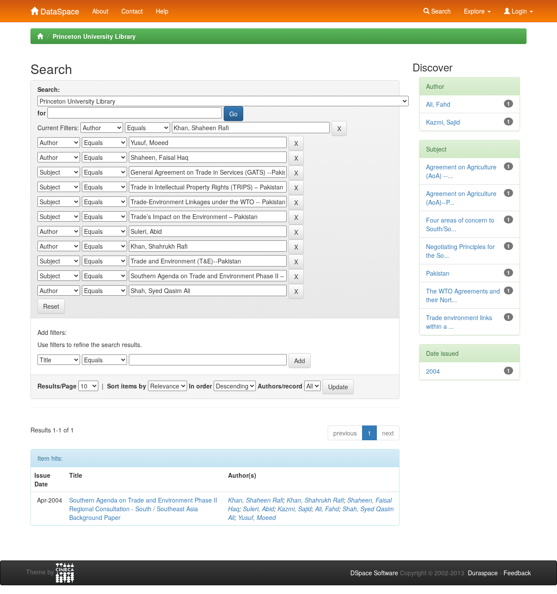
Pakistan (438, 273)
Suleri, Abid (258, 508)
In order (200, 385)
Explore (475, 11)
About (100, 11)
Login (519, 11)
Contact (132, 11)
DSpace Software (374, 572)
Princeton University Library (94, 36)
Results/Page (57, 385)
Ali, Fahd (327, 508)
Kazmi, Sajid (295, 508)
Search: (48, 89)
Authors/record (280, 385)
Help (162, 11)
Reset (51, 306)
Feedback (517, 572)
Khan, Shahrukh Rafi (315, 500)
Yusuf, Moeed (257, 517)
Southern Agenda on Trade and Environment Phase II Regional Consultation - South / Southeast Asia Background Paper (143, 509)
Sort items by (126, 385)
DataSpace (58, 9)
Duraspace (483, 572)
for (41, 112)
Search (440, 11)
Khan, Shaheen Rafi (255, 500)
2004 (433, 371)
